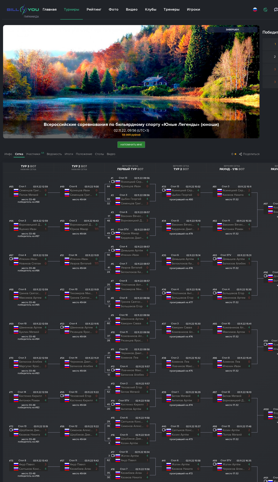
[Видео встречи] (11, 259)
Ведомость (54, 154)
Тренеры (171, 9)
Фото (113, 9)
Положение (84, 154)
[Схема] (265, 9)
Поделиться (251, 154)
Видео (132, 9)
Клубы (150, 9)
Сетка (19, 154)
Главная (50, 9)
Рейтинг (93, 9)
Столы (99, 154)
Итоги (69, 154)
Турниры (71, 9)
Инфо (8, 154)
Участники (35, 154)
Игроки (193, 9)
